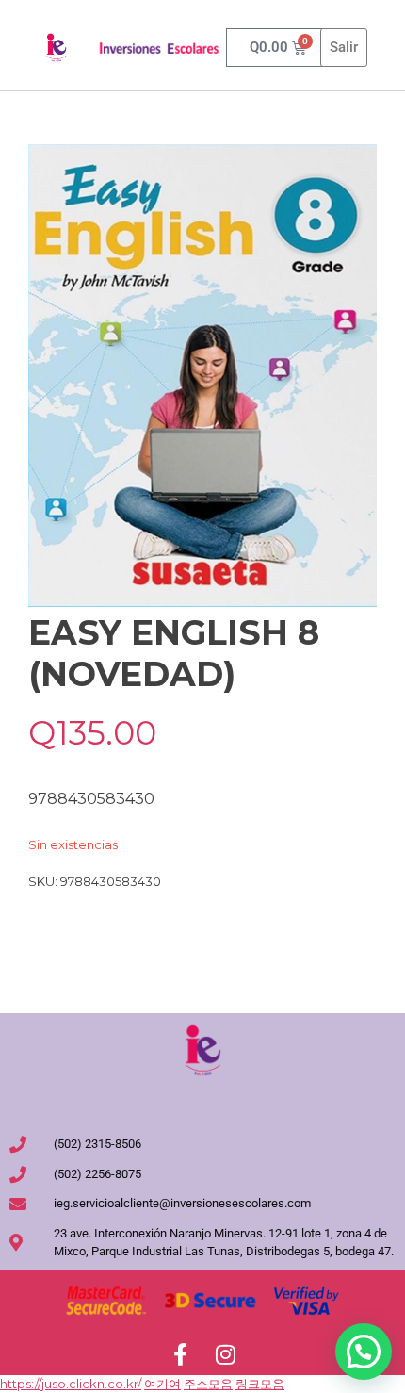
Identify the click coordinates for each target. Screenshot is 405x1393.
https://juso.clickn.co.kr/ (70, 1383)
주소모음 (208, 1383)
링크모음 (259, 1383)
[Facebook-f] (180, 1354)
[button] (363, 1351)
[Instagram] (225, 1354)
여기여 (162, 1383)
